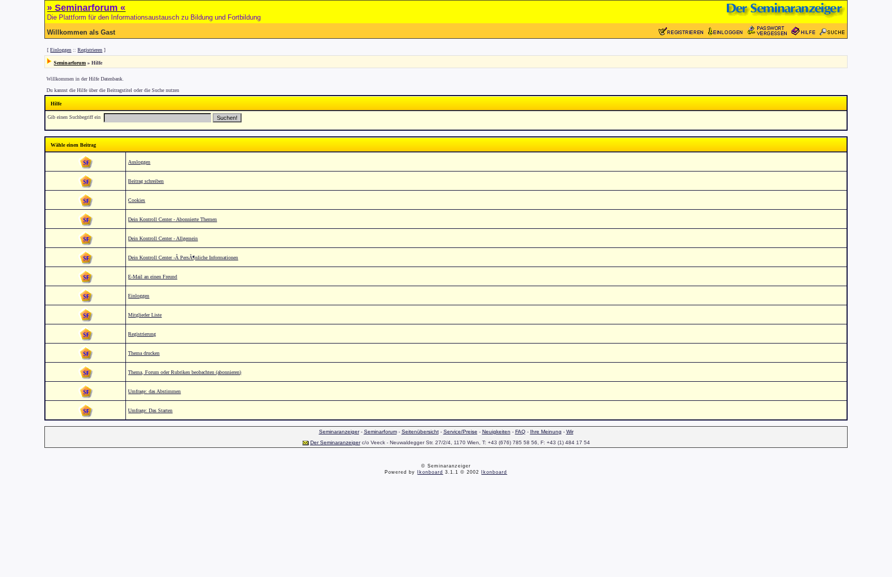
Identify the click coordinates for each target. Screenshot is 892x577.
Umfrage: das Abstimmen (154, 391)
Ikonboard (430, 472)
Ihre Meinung (546, 431)
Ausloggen (139, 162)
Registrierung (142, 334)
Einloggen (60, 50)
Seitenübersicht (420, 431)
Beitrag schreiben (146, 181)
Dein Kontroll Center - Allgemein (163, 238)
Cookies (136, 200)
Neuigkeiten (496, 431)
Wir (570, 431)
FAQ (520, 431)
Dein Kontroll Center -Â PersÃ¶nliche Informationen (183, 257)
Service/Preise (460, 431)
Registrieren (89, 50)
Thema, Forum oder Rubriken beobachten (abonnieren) (184, 372)
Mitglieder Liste (145, 315)
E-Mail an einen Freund (152, 276)
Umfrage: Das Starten (150, 410)
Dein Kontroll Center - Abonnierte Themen (172, 219)
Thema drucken (144, 353)
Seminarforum (70, 63)
